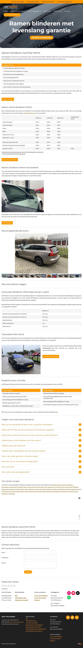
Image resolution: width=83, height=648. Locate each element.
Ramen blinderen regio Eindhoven (34, 624)
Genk (66, 489)
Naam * (4, 552)
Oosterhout (5, 491)
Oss (15, 489)
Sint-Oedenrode (43, 489)
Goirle (45, 487)
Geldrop (39, 491)
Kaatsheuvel (5, 493)
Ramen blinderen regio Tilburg (33, 627)
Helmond (59, 485)
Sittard (79, 489)
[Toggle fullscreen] (79, 498)
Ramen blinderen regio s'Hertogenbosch (36, 629)
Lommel (70, 487)
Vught (26, 489)
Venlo (57, 487)
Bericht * (4, 563)
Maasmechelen (73, 489)
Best (8, 489)
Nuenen (22, 489)
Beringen (62, 489)
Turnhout (36, 489)
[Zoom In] (79, 516)
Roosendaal (64, 491)
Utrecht (76, 491)
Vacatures (37, 600)
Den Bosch (69, 485)
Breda (18, 489)
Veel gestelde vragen (20, 598)
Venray (25, 487)
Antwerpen (70, 491)
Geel (58, 489)
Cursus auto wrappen (40, 598)
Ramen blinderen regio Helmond (34, 631)
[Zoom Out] (79, 518)
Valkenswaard (14, 487)
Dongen (18, 491)
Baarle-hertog (33, 491)
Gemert (30, 487)
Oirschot (62, 487)
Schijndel (20, 487)
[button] (80, 235)
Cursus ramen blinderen (41, 595)
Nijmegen (31, 489)
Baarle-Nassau (25, 491)
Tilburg (64, 485)
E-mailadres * (5, 557)
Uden (66, 487)
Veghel (49, 487)
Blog (16, 595)
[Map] (41, 508)
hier (57, 412)
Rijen (9, 491)
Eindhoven (53, 485)
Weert (50, 489)
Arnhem (54, 489)
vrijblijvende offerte (29, 113)
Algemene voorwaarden (21, 600)
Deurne (54, 487)
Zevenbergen (56, 491)
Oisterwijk (40, 487)
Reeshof (14, 491)
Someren (34, 487)
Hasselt (44, 491)
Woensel (4, 489)
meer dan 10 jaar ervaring (15, 622)
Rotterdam (50, 491)
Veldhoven (75, 487)
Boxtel (11, 489)
